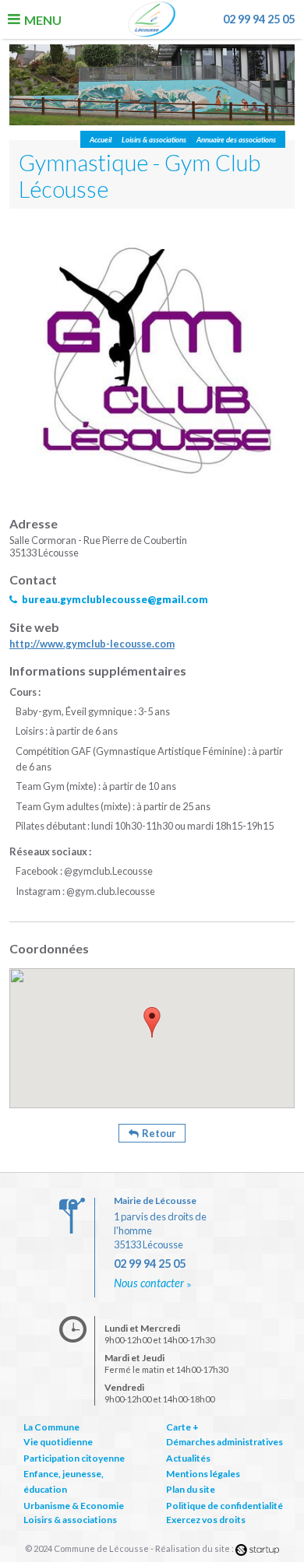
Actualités (188, 1458)
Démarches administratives (224, 1442)
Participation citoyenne (74, 1458)
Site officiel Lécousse (152, 21)
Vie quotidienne (58, 1442)
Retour (158, 1133)
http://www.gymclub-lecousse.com (92, 643)
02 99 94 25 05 (259, 19)
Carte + (182, 1427)
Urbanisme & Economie (73, 1505)
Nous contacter (149, 1283)
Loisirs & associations (70, 1519)
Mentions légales (203, 1474)
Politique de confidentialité (224, 1505)
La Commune (51, 1427)
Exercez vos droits (206, 1519)
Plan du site (190, 1489)
